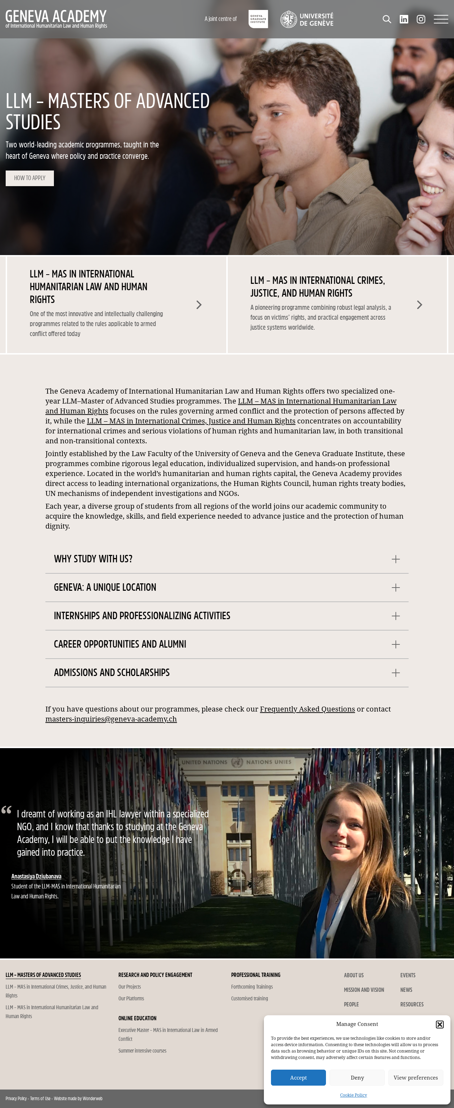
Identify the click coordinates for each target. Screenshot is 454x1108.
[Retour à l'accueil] (87, 19)
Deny (357, 1078)
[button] (439, 1024)
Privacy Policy (16, 1099)
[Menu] (441, 19)
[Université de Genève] (306, 19)
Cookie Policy (353, 1095)
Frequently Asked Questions (307, 709)
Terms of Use (40, 1099)
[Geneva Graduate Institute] (258, 19)
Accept (298, 1078)
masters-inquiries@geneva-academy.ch (111, 719)
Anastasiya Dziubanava (36, 876)
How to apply (29, 178)
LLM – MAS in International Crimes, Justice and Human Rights (191, 421)
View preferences (416, 1078)
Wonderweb (93, 1099)
